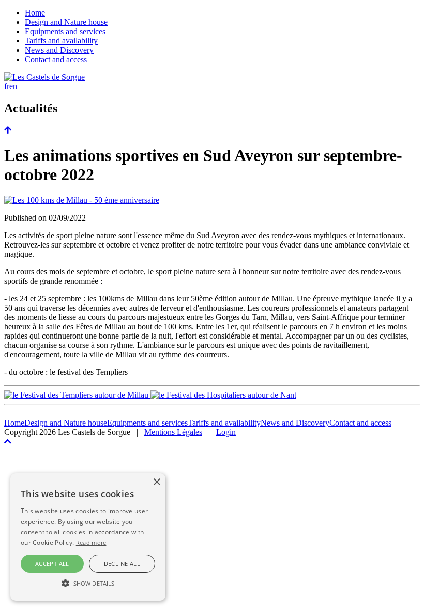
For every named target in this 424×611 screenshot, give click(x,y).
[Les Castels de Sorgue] (44, 76)
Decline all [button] (122, 564)
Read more (91, 542)
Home (35, 12)
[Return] (7, 130)
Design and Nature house (66, 22)
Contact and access (56, 59)
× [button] (156, 482)
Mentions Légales (173, 432)
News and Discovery (59, 50)
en (13, 86)
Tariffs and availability (61, 40)
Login (226, 432)
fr (6, 86)
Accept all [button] (52, 564)
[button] (88, 582)
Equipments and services (65, 31)
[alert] (87, 537)
